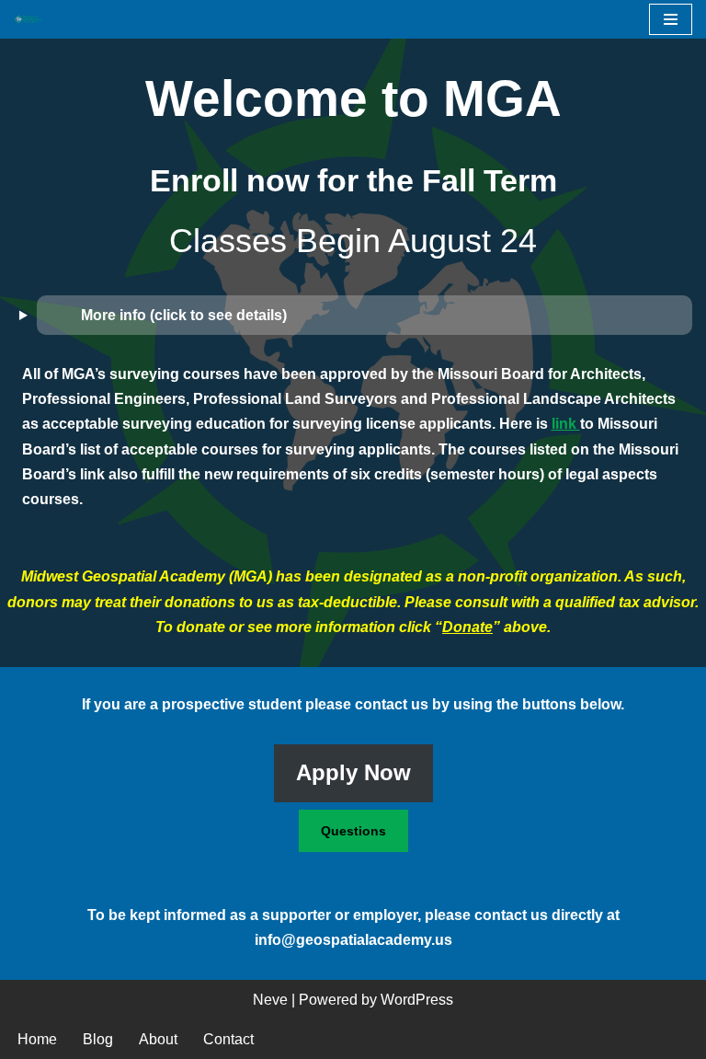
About (158, 1039)
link (566, 424)
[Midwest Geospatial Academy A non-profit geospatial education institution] (33, 20)
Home (37, 1039)
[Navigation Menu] (670, 19)
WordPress (417, 999)
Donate (467, 627)
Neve (270, 999)
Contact (228, 1039)
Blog (98, 1039)
